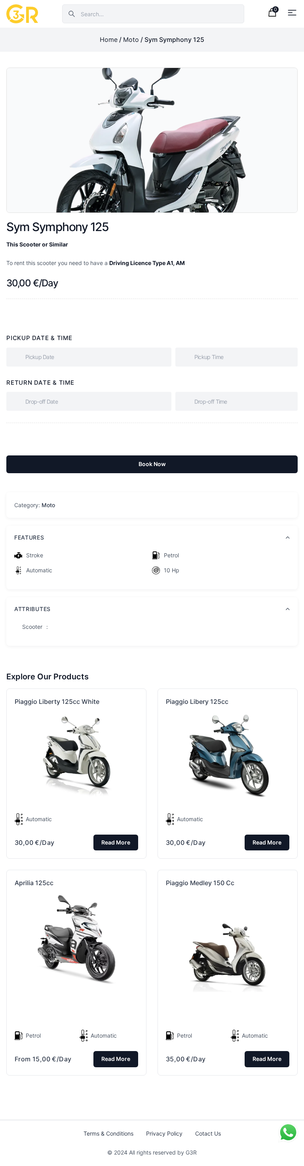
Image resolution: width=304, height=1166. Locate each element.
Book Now (152, 464)
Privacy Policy (164, 1133)
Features (29, 537)
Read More (115, 842)
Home (109, 39)
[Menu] (292, 12)
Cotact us (208, 1133)
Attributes (32, 609)
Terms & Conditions (108, 1133)
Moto (131, 39)
